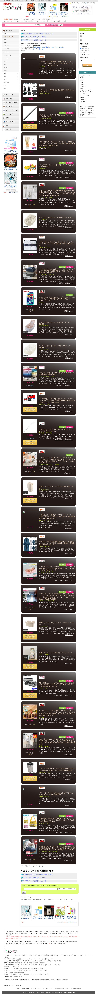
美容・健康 (9, 98)
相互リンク (38, 988)
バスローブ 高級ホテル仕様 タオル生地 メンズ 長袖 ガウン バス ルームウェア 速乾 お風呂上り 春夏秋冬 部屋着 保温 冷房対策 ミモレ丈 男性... (57, 549)
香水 (44, 955)
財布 (48, 955)
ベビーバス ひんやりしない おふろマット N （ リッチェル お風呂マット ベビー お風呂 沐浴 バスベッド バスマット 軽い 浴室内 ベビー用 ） (57, 568)
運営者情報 (58, 988)
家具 (25, 21)
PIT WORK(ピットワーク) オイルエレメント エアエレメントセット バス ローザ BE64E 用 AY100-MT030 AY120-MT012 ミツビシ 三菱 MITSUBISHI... (56, 407)
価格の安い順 (37, 47)
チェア (45, 21)
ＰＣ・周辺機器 (10, 121)
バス (54, 21)
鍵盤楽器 (16, 972)
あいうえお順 (60, 47)
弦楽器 (11, 972)
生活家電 (11, 963)
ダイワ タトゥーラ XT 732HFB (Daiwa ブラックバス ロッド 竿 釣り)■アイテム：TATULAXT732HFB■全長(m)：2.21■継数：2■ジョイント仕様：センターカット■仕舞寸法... (57, 121)
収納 (29, 21)
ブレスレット (82, 955)
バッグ (40, 955)
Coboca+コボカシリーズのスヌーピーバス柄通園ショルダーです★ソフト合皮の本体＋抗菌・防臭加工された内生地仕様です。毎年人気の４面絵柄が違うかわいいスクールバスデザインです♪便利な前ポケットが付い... (57, 827)
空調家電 (17, 963)
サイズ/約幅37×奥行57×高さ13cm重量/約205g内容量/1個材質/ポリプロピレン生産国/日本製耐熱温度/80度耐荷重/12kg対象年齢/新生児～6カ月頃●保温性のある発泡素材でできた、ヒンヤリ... (57, 576)
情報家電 (42, 963)
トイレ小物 (6, 48)
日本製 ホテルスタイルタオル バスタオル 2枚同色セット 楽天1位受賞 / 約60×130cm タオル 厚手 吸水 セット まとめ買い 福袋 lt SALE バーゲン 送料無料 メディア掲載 (57, 848)
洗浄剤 (5, 42)
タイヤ (33, 968)
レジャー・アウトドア (12, 110)
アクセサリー (17, 955)
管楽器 (22, 972)
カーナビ (43, 968)
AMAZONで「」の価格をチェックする (34, 40)
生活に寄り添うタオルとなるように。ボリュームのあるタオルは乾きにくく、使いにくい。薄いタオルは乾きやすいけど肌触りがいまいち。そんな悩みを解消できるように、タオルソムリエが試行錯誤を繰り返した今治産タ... (57, 278)
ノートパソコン (33, 964)
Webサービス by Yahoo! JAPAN (13, 985)
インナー (89, 955)
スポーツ (8, 129)
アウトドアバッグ (35, 974)
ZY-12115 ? (42, 149)
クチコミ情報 (59, 125)
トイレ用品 (6, 45)
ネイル (35, 955)
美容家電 (35, 963)
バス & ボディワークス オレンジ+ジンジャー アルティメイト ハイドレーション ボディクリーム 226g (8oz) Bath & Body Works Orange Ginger (57, 143)
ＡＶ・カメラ (9, 114)
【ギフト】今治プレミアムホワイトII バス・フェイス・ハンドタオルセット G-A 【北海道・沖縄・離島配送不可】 (57, 243)
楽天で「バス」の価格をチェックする (34, 37)
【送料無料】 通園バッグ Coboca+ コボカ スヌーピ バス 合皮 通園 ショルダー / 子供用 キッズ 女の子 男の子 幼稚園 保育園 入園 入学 (56, 820)
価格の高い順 (46, 47)
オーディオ (26, 961)
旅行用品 (13, 974)
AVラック (39, 21)
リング (76, 955)
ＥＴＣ (38, 968)
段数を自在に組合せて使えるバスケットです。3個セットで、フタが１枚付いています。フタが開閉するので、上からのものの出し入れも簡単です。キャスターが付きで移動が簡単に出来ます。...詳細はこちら (57, 659)
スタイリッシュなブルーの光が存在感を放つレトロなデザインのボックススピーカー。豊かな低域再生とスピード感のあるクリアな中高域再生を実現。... (57, 691)
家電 (7, 118)
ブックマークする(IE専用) (58, 944)
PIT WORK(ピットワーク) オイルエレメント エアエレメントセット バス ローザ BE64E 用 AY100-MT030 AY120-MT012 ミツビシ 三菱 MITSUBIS (57, 400)
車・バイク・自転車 (11, 102)
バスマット (6, 52)
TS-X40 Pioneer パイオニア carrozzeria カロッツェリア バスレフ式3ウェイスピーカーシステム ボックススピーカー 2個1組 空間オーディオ (57, 684)
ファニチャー (15, 966)
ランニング (44, 970)
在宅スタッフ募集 (67, 988)
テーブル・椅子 (45, 974)
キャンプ (20, 974)
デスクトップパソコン (21, 964)
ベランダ (6, 58)
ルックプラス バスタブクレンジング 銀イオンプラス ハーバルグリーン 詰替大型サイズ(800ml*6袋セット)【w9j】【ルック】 (57, 298)
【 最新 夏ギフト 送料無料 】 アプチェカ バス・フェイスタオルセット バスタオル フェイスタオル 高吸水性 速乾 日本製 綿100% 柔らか (57, 516)
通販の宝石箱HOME (22, 988)
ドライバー (49, 964)
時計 (23, 955)
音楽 (7, 125)
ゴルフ (13, 970)
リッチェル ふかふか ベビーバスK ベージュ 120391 (55, 217)
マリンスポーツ (20, 970)
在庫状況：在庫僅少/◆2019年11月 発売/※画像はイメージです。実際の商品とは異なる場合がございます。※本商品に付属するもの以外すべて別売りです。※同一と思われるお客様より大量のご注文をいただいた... (57, 172)
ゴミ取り (6, 67)
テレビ (15, 961)
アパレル (64, 955)
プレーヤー (43, 961)
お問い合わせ (77, 988)
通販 (43, 988)
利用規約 (31, 988)
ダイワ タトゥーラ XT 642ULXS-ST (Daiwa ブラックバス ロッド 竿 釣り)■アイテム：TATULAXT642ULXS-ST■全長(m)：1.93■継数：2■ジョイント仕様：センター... (57, 436)
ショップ (52, 47)
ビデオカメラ (51, 961)
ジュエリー (57, 955)
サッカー (28, 970)
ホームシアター (34, 961)
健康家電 (29, 963)
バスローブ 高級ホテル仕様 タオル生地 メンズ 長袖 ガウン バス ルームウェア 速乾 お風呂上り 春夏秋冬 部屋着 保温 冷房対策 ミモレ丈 (57, 543)
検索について (49, 988)
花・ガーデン (9, 106)
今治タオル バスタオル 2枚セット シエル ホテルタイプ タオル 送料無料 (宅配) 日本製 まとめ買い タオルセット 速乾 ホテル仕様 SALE (57, 270)
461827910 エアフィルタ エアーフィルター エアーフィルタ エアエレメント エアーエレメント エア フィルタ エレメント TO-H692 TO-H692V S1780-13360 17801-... (57, 775)
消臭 (5, 39)
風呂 (5, 64)
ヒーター (23, 963)
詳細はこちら (69, 75)
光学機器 (58, 961)
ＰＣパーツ (56, 964)
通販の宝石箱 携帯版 (16, 976)
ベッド (49, 21)
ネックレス (29, 955)
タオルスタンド (7, 55)
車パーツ (27, 968)
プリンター (42, 964)
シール (5, 70)
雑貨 (58, 21)
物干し (5, 61)
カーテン (62, 21)
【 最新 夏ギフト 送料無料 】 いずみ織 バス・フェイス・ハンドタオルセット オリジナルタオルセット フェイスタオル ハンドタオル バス (56, 63)
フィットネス (36, 970)
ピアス (7, 957)
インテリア (9, 30)
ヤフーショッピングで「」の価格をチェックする (38, 33)
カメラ (20, 961)
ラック (33, 21)
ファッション (9, 95)
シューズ (70, 955)
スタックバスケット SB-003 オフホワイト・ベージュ (56, 653)
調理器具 (26, 974)
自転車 (22, 968)
